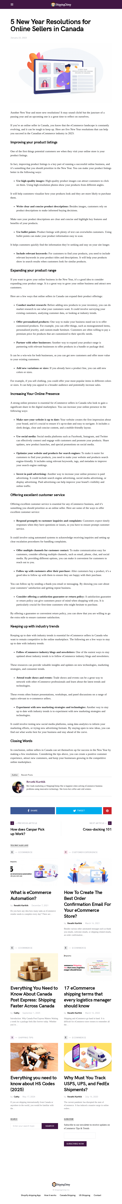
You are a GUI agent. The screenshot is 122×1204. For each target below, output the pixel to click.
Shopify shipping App (31, 1195)
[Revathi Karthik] (18, 787)
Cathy (16, 1013)
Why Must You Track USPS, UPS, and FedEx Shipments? (86, 1084)
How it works (50, 1195)
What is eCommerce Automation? (30, 895)
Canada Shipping (67, 1195)
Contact (97, 1195)
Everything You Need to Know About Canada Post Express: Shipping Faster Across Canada (34, 997)
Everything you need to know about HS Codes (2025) (33, 1084)
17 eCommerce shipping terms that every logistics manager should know (87, 997)
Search (50, 1126)
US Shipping (84, 1195)
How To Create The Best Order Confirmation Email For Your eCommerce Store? (87, 904)
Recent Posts (27, 775)
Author (15, 775)
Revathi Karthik (35, 781)
